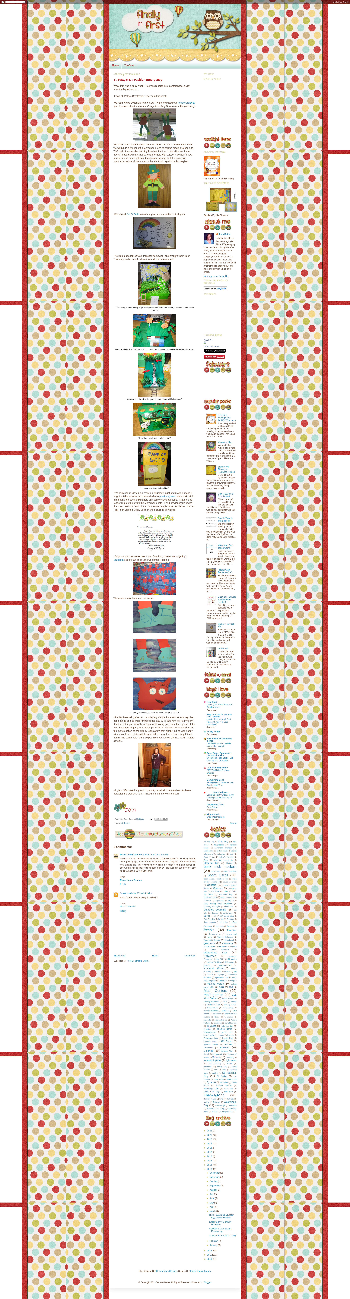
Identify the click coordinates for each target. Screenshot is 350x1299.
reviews (224, 1047)
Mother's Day (213, 1004)
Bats (206, 860)
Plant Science (213, 807)
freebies (232, 930)
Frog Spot (212, 702)
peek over (218, 1023)
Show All (233, 823)
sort (215, 1070)
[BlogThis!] (158, 819)
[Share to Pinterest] (166, 819)
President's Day (211, 1038)
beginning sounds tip (223, 860)
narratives (225, 1011)
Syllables (211, 1082)
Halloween (210, 956)
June (212, 1198)
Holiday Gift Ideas (214, 962)
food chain (219, 926)
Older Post (190, 956)
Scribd (206, 1054)
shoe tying (230, 1057)
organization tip (221, 1020)
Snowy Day (222, 1067)
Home (115, 65)
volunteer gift (220, 1106)
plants (221, 1035)
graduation (223, 946)
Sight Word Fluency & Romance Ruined (226, 469)
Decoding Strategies (212, 907)
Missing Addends (211, 1001)
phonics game (224, 1029)
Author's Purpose (226, 857)
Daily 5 (231, 900)
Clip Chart (215, 891)
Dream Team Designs (166, 1271)
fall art (220, 919)
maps (221, 987)
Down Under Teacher (131, 854)
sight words (231, 1060)
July (212, 1194)
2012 (209, 1250)
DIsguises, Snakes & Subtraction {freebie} (227, 599)
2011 (209, 1255)
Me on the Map (225, 442)
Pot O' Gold (132, 214)
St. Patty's (125, 823)
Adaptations (219, 845)
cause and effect (230, 882)
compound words (227, 897)
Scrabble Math (227, 1051)
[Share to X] (161, 819)
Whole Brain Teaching (215, 1109)
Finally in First (208, 340)
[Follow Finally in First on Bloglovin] (215, 289)
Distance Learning (215, 909)
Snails (229, 1063)
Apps (206, 857)
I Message (229, 962)
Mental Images (228, 998)
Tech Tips (228, 1089)
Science (208, 1050)
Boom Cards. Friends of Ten (216, 879)
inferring (207, 965)
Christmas (218, 888)
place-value (209, 1035)
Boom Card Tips (230, 871)
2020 (209, 1139)
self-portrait (217, 1054)
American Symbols (223, 848)
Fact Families (209, 919)
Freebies (129, 65)
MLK (225, 1002)
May (212, 1203)
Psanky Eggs (228, 1038)
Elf (215, 916)
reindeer (228, 1044)
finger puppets (210, 922)
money (234, 1002)
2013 (209, 1169)
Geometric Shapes (212, 940)
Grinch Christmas (220, 949)
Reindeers (208, 1048)
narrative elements (211, 1011)
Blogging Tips (211, 863)
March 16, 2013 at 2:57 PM (156, 854)
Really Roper (213, 732)
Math (231, 987)
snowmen (208, 1066)
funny (210, 937)
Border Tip (223, 648)
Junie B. (210, 974)
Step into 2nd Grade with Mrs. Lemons (219, 715)
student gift (232, 1079)
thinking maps (210, 1099)
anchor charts (222, 851)
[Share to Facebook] (163, 819)
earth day (228, 913)
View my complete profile (216, 276)
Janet (123, 893)
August (213, 1190)
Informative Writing (214, 968)
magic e (233, 981)
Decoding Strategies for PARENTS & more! (227, 417)
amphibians (208, 851)
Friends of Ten (215, 934)
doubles (215, 913)
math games (213, 995)
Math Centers (215, 990)
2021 (209, 1135)
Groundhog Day (215, 952)
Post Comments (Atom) (138, 961)
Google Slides (209, 946)
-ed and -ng (209, 842)
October (214, 1181)
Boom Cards (217, 875)
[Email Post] (151, 819)
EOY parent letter (227, 916)
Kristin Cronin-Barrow (200, 1271)
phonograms (210, 1032)
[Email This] (155, 819)
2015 (209, 1160)
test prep (228, 1091)
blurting (229, 863)
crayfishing (219, 900)
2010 (209, 1259)
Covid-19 (207, 900)
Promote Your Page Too (211, 346)
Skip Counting (214, 1063)
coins (225, 891)
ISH (235, 971)
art (213, 857)
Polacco (230, 1035)
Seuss (216, 1057)
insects (218, 971)
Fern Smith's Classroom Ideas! (219, 740)
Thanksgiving (214, 1095)
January (214, 1245)
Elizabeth (118, 559)
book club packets (220, 867)
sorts (224, 1070)
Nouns (217, 1017)
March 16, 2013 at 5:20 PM (139, 893)
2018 (209, 1148)
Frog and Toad (231, 934)
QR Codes (226, 1041)
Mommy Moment (215, 780)
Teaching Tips (211, 1088)
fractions (230, 926)
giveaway (209, 943)
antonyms (221, 854)
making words (215, 983)
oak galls (207, 1020)
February (230, 919)
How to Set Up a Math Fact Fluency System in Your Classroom (219, 722)
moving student (230, 1005)
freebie (209, 930)
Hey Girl (219, 959)
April (212, 1207)
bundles (216, 882)
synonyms (224, 1082)
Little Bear (223, 981)
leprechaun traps (221, 978)
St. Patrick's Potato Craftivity (222, 1235)
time (221, 1099)
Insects (227, 971)
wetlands (233, 1105)
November (215, 1177)
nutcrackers (228, 1017)
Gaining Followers (225, 937)
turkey (206, 1102)
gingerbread (229, 940)
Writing (214, 1112)
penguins (211, 1026)
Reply (123, 884)
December (215, 1173)
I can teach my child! (217, 767)
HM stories (232, 959)
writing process (226, 1112)
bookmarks (215, 871)
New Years (217, 1014)
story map (218, 1079)
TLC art (230, 1099)
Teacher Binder (223, 1085)
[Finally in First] (205, 343)
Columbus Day (225, 894)
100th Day (223, 841)
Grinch (234, 946)
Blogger (207, 1282)
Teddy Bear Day (211, 1091)
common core (210, 897)
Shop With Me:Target (216, 817)
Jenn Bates (224, 234)
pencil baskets (231, 1023)
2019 (209, 1143)
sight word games (212, 1060)
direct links (229, 907)
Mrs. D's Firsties (127, 906)
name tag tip (228, 1008)
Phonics (207, 1029)
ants (231, 854)
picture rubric (227, 1032)
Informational (225, 965)
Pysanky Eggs (210, 1041)
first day (224, 922)
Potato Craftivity (186, 102)
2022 (209, 1131)
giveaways (227, 943)
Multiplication (212, 1007)
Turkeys (216, 1102)
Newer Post (120, 956)
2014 (209, 1165)
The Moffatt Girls (215, 805)
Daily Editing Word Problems (218, 903)
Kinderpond (213, 814)
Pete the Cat (227, 1026)
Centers (211, 884)
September (215, 1185)
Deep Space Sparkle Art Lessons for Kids (219, 754)
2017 (209, 1152)
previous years (167, 496)
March (213, 1211)
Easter (207, 916)
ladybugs (220, 974)
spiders (215, 1073)
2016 (209, 1156)
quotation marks (211, 1044)
